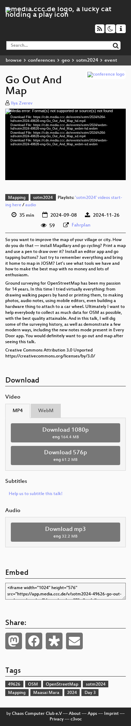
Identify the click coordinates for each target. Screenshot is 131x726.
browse (14, 60)
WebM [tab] (45, 411)
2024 (72, 692)
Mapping (17, 197)
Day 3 (90, 692)
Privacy (57, 719)
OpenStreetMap (62, 684)
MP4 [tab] (18, 411)
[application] (65, 144)
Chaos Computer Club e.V (37, 713)
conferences (41, 60)
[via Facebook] (34, 641)
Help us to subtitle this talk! (36, 494)
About (75, 713)
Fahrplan (81, 225)
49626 (14, 684)
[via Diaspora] (54, 641)
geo (65, 60)
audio (30, 205)
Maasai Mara (46, 692)
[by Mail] (74, 641)
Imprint (111, 713)
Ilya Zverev (21, 103)
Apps (92, 713)
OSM (33, 684)
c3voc (76, 719)
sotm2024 (87, 60)
